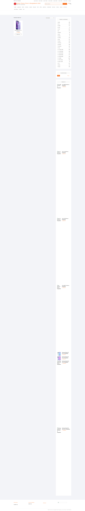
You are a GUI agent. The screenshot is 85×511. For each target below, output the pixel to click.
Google (26, 7)
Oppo (41, 7)
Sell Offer (59, 44)
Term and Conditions (31, 502)
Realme (34, 7)
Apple (23, 7)
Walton (53, 7)
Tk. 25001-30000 (60, 0)
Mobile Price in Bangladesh (17, 0)
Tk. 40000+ (69, 0)
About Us (30, 503)
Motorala (16, 9)
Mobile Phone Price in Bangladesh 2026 (28, 3)
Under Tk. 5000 (36, 0)
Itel (23, 9)
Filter (58, 75)
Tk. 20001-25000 (55, 0)
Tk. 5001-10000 (40, 0)
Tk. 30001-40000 (65, 0)
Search (65, 4)
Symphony (49, 7)
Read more (18, 34)
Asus (59, 23)
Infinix (61, 7)
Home (15, 7)
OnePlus (44, 7)
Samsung (19, 7)
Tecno (57, 7)
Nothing (65, 7)
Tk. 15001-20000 (50, 0)
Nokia (59, 34)
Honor (20, 9)
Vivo (38, 7)
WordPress (69, 509)
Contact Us (16, 504)
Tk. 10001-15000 (45, 0)
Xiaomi (30, 7)
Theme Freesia (64, 509)
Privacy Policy (16, 502)
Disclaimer (44, 502)
